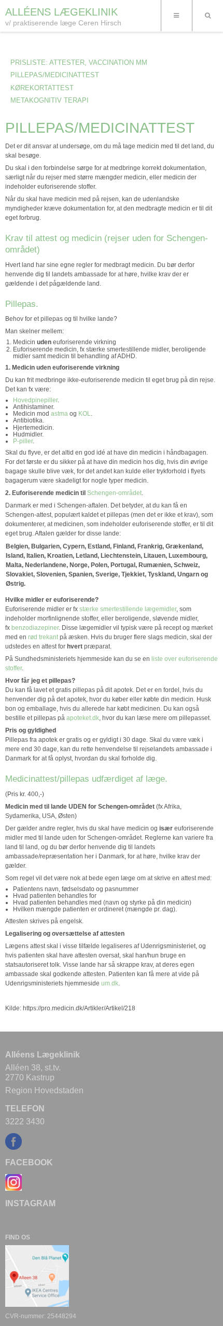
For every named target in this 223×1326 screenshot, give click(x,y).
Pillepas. (21, 303)
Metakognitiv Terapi (49, 100)
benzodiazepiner (35, 627)
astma (59, 413)
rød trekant (43, 637)
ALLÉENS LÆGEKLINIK (61, 12)
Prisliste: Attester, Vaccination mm (78, 62)
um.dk (109, 983)
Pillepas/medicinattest (54, 75)
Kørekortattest (42, 88)
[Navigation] (176, 15)
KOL (84, 413)
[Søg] (207, 15)
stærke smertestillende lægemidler (127, 609)
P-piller (23, 441)
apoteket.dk (82, 718)
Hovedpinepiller (35, 400)
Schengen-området (114, 493)
